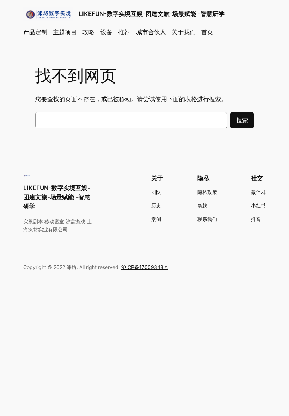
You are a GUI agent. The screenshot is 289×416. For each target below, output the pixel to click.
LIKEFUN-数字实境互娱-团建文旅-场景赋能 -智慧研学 (152, 13)
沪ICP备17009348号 (144, 267)
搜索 (242, 120)
